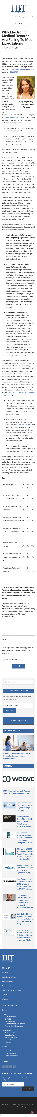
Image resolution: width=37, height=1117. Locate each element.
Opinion (4, 1010)
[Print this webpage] (16, 54)
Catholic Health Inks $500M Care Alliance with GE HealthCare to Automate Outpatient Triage (25, 919)
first (29, 595)
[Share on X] (6, 54)
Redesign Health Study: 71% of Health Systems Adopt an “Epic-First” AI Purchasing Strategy (24, 821)
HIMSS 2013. (13, 72)
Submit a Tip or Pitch (18, 721)
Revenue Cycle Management (14, 1026)
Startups (4, 1046)
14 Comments (26, 48)
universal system (25, 425)
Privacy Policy (21, 1107)
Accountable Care (10, 1053)
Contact (4, 995)
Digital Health (6, 1030)
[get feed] (17, 17)
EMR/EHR (8, 1019)
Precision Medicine (11, 1037)
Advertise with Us (7, 981)
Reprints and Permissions (10, 986)
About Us (5, 973)
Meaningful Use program (15, 118)
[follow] (20, 17)
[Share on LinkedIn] (3, 54)
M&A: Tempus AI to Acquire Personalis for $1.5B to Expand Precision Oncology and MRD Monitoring (25, 884)
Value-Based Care (7, 1051)
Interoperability (10, 1021)
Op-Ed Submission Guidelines (11, 990)
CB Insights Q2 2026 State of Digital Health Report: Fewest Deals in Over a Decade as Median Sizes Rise (25, 854)
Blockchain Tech (10, 1035)
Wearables (8, 1042)
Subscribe (5, 999)
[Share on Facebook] (10, 54)
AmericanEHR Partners (17, 69)
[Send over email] (13, 54)
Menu (20, 24)
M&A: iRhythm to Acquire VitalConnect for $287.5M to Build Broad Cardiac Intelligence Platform (24, 838)
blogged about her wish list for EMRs (21, 393)
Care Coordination (11, 1017)
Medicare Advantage (11, 1056)
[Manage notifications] (32, 1112)
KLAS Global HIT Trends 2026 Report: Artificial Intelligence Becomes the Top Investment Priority (24, 935)
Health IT (5, 1014)
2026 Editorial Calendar (9, 977)
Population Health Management (15, 1024)
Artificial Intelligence (11, 1033)
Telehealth (8, 1040)
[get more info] (33, 17)
